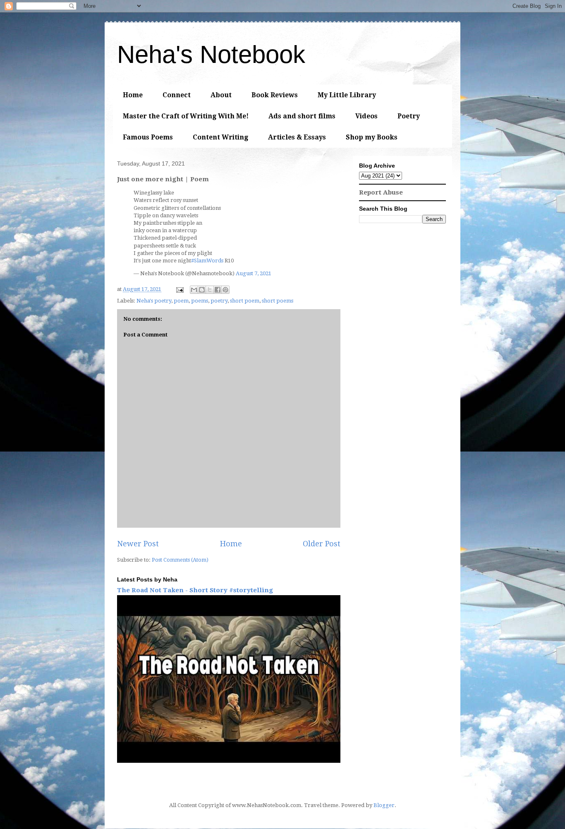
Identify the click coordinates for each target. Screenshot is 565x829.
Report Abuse (381, 192)
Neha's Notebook (211, 54)
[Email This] (194, 290)
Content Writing (220, 137)
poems (199, 301)
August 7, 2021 (253, 273)
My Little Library (347, 95)
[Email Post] (179, 289)
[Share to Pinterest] (225, 290)
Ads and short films (301, 116)
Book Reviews (274, 95)
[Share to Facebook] (217, 290)
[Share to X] (210, 290)
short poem (244, 301)
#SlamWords (207, 260)
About (221, 95)
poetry (219, 301)
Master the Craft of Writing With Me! (186, 116)
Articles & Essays (297, 137)
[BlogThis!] (202, 290)
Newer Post (138, 543)
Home (133, 95)
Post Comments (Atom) (180, 560)
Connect (177, 95)
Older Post (321, 543)
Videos (366, 116)
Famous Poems (148, 137)
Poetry (408, 116)
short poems (277, 301)
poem (181, 301)
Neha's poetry (153, 301)
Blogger (384, 805)
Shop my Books (371, 137)
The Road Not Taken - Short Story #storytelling (195, 590)
